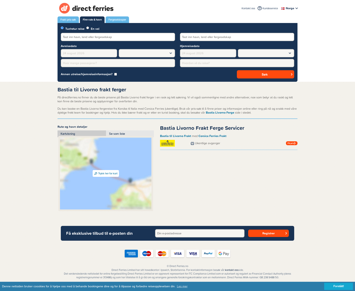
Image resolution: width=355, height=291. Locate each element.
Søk (265, 74)
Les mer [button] (182, 286)
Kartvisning (68, 134)
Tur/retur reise (74, 28)
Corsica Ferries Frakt (212, 136)
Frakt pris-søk (68, 20)
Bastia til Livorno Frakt (175, 136)
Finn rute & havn (92, 20)
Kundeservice (270, 8)
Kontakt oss (248, 8)
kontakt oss (231, 270)
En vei (94, 28)
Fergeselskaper (117, 20)
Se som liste (117, 134)
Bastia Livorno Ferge (220, 112)
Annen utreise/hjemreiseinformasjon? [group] (87, 74)
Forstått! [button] (338, 286)
